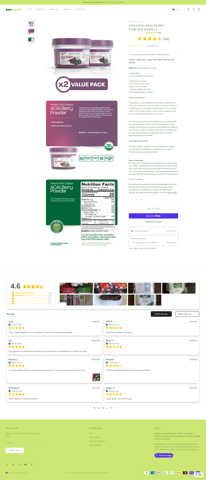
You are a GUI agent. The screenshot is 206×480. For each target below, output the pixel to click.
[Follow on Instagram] (13, 464)
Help (91, 433)
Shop (29, 9)
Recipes (41, 9)
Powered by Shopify (100, 473)
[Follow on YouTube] (25, 464)
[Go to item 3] (31, 40)
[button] (153, 33)
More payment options (153, 221)
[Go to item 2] (31, 32)
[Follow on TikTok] (32, 464)
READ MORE (172, 192)
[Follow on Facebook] (7, 464)
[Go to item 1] (31, 23)
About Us (54, 9)
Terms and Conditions (97, 441)
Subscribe (14, 450)
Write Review (161, 314)
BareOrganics (136, 21)
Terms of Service (95, 445)
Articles (80, 9)
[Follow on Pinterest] (19, 464)
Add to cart (153, 209)
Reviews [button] (11, 314)
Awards (67, 9)
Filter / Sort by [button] (184, 314)
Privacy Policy (94, 437)
